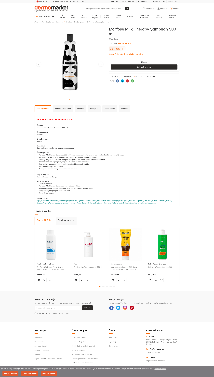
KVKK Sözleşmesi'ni (44, 313)
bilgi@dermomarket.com (155, 360)
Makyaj (130, 16)
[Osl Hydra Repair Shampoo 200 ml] (162, 244)
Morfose (114, 39)
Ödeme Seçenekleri (63, 108)
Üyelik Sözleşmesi (79, 337)
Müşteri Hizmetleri (42, 350)
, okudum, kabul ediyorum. (54, 313)
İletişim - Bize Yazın (158, 1)
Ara (126, 8)
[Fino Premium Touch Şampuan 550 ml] (88, 244)
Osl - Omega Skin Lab (157, 264)
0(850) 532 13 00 (153, 352)
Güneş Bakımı (106, 16)
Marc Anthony (116, 264)
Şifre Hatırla (114, 346)
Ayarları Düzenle (10, 373)
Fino (75, 264)
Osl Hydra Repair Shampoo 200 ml (161, 267)
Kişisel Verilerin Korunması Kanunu (48, 358)
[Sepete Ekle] (39, 280)
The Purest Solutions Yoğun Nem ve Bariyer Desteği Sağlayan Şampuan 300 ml (50, 268)
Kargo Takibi (172, 1)
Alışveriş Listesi (41, 346)
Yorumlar (80, 108)
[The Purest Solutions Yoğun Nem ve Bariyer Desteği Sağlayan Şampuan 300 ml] (51, 244)
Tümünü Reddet (48, 373)
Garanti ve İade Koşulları (82, 354)
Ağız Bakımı (62, 16)
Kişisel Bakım (118, 16)
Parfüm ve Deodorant (144, 16)
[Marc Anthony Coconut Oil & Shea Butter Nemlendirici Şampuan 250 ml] (125, 244)
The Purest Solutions (45, 264)
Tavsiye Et (127, 76)
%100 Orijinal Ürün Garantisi (83, 346)
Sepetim (38, 354)
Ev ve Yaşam (95, 16)
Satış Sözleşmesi (78, 350)
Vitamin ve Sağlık (172, 16)
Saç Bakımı (159, 16)
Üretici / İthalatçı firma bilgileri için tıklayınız (127, 54)
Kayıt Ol (87, 308)
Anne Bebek (73, 16)
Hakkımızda (142, 1)
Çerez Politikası (160, 368)
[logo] (51, 8)
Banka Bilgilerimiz (128, 1)
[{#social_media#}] (111, 307)
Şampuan (59, 22)
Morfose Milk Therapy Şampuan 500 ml (100, 22)
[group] (70, 62)
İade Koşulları (110, 108)
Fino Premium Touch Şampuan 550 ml (88, 267)
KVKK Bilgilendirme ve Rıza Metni (85, 358)
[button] (69, 99)
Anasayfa (114, 1)
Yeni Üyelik (113, 337)
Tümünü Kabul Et (30, 373)
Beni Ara (124, 108)
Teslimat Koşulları (79, 342)
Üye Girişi (112, 342)
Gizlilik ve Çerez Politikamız (82, 363)
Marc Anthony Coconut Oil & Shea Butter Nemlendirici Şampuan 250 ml (124, 268)
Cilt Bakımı (84, 16)
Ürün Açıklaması (43, 108)
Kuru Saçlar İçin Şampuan (75, 22)
